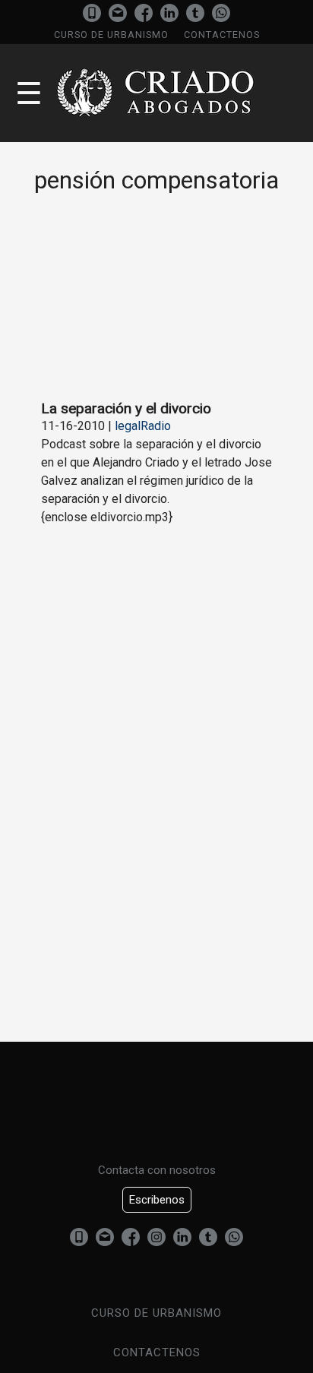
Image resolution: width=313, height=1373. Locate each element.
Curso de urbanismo (111, 34)
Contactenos (222, 34)
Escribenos (157, 1200)
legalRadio (143, 426)
